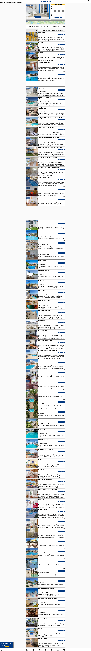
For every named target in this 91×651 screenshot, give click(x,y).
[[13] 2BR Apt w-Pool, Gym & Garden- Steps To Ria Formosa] (32, 161)
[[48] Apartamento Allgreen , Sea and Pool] (32, 523)
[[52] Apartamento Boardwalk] (32, 563)
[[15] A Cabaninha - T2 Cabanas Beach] (32, 181)
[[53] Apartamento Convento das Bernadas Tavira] (32, 573)
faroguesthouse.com (45, 1)
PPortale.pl (4, 650)
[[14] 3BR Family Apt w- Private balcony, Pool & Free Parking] (32, 171)
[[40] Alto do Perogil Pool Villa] (32, 443)
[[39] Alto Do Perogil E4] (32, 433)
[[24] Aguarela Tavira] (32, 284)
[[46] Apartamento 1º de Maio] (32, 503)
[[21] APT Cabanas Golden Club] (32, 255)
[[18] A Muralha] (32, 225)
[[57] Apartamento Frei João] (32, 612)
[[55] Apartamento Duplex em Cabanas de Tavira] (32, 592)
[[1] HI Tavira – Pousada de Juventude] (32, 36)
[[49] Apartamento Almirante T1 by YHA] (32, 533)
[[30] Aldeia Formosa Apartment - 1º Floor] (32, 344)
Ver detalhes (61, 34)
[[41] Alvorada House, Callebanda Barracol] (32, 453)
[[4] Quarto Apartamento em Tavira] (32, 66)
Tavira (27, 33)
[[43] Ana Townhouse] (32, 473)
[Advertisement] (45, 213)
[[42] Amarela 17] (32, 463)
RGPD (4, 645)
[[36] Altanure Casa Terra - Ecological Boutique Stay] (32, 404)
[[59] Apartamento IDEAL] (32, 632)
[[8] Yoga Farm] (32, 111)
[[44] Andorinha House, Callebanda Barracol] (32, 483)
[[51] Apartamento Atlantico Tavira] (32, 553)
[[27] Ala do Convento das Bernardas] (32, 314)
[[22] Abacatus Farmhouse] (32, 264)
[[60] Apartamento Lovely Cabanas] (32, 642)
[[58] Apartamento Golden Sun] (32, 622)
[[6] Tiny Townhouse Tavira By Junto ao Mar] (32, 92)
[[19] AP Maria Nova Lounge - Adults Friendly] (32, 235)
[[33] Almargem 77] (32, 374)
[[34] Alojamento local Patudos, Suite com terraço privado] (32, 384)
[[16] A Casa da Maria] (32, 191)
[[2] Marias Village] (32, 46)
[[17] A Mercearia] (32, 201)
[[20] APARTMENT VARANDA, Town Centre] (32, 245)
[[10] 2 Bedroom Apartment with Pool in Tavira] (32, 131)
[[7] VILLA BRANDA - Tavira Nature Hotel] (32, 101)
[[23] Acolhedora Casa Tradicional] (32, 274)
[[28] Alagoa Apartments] (32, 324)
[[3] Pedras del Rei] (32, 56)
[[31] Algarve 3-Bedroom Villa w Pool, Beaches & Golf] (32, 354)
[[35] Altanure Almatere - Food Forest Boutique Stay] (32, 394)
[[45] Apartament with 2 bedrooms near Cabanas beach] (32, 493)
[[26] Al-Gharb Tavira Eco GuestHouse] (32, 304)
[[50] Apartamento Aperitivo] (32, 543)
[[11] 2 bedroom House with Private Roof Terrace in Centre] (32, 141)
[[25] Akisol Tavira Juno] (32, 294)
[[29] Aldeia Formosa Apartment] (32, 334)
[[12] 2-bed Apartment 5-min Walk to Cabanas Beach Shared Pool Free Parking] (32, 151)
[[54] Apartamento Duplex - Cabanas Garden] (32, 583)
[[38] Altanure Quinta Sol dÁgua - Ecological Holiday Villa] (32, 424)
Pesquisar (58, 17)
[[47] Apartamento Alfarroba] (32, 513)
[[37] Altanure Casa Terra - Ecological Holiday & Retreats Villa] (32, 414)
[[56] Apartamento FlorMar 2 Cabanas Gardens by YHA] (32, 602)
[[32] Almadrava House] (32, 364)
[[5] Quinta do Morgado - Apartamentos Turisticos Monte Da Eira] (32, 76)
